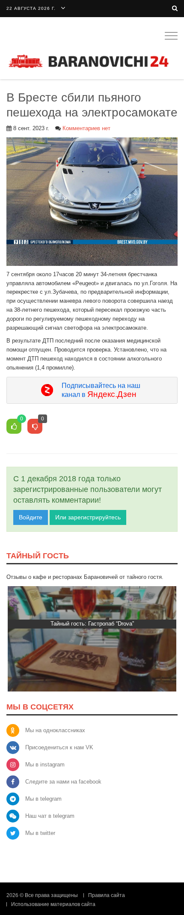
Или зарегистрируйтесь (88, 517)
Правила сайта (106, 895)
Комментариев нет (86, 128)
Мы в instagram (45, 764)
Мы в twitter (40, 833)
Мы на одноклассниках (55, 730)
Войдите (30, 517)
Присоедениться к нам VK (59, 747)
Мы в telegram (43, 799)
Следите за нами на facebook (63, 781)
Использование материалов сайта (53, 904)
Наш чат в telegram (49, 816)
